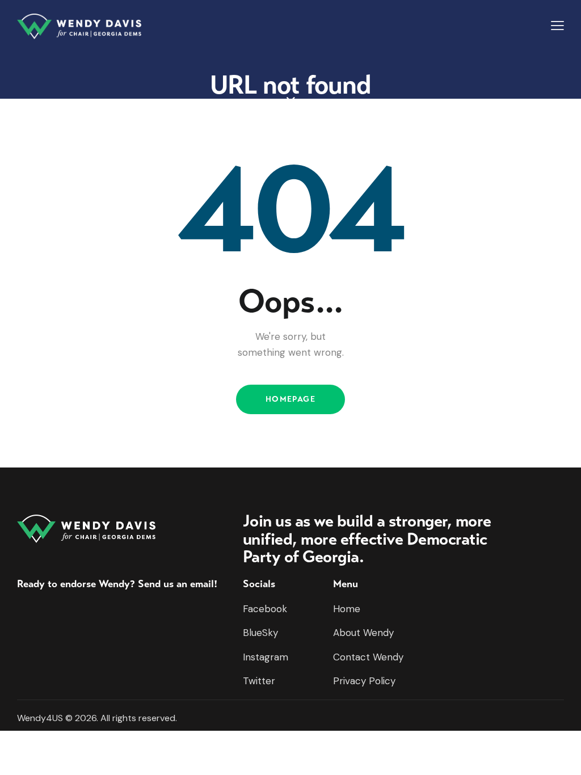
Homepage (290, 399)
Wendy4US (40, 718)
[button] (557, 25)
